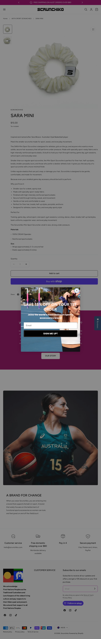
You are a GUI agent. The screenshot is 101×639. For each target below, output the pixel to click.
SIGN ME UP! (50, 333)
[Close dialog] (76, 290)
